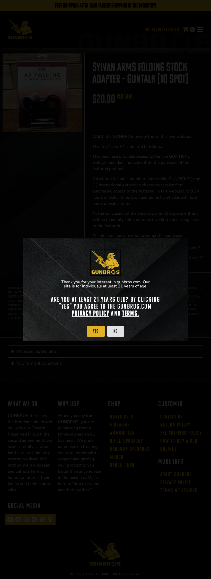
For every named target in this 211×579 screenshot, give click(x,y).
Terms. (130, 313)
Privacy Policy (90, 313)
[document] (105, 289)
